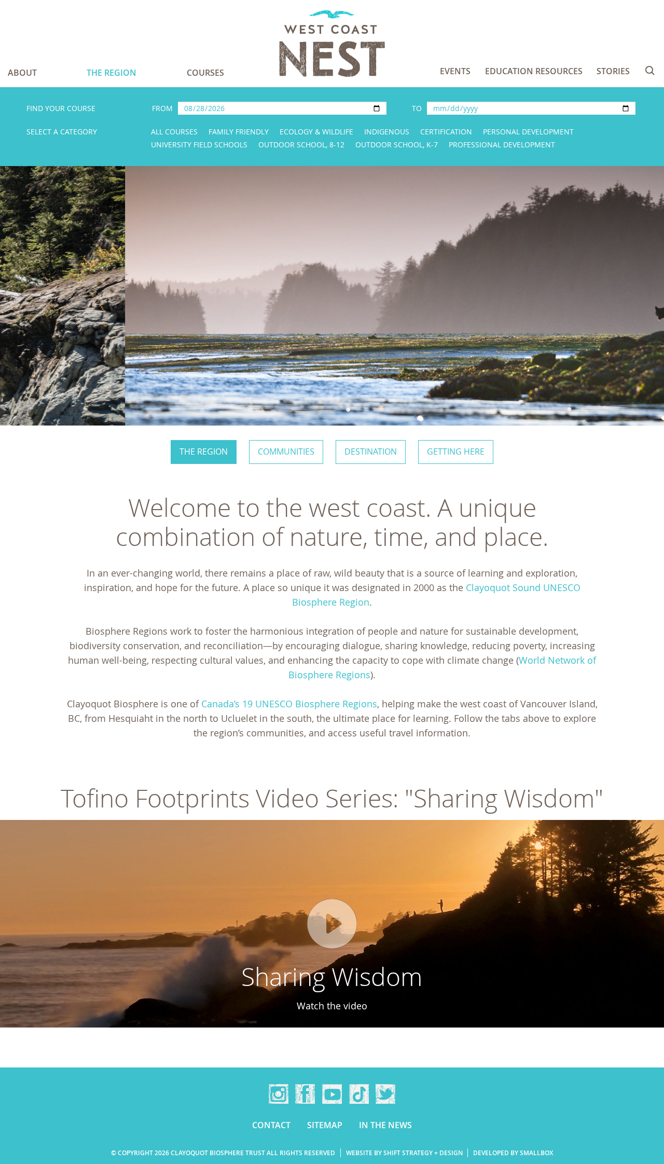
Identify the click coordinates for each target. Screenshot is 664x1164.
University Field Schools (199, 144)
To (417, 108)
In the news (385, 1125)
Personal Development (528, 131)
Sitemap (324, 1125)
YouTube (332, 1094)
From (162, 108)
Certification (446, 131)
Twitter (385, 1094)
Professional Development (502, 144)
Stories (613, 71)
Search (650, 70)
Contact (271, 1125)
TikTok (359, 1094)
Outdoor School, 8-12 (301, 144)
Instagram (278, 1094)
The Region (111, 72)
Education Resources (534, 71)
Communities (286, 451)
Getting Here (456, 451)
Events (455, 71)
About (22, 72)
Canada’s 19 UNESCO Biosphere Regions (289, 703)
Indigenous (386, 131)
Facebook (305, 1094)
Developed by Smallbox (513, 1152)
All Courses (174, 131)
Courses (205, 72)
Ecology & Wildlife (316, 131)
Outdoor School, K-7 (396, 144)
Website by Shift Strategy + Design (404, 1152)
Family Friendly (239, 131)
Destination (370, 451)
